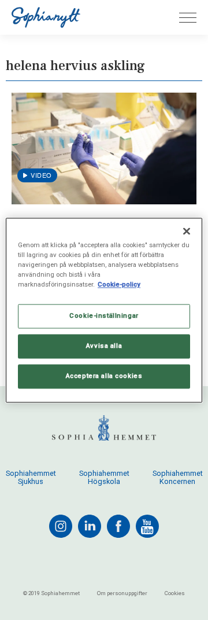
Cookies (175, 593)
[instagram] (60, 526)
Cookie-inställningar (103, 315)
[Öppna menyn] (187, 18)
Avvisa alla (104, 346)
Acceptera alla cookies (104, 376)
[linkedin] (89, 526)
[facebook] (118, 526)
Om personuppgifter (122, 593)
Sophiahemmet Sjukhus (31, 477)
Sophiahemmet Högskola (104, 477)
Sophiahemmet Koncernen (178, 477)
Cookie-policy (119, 284)
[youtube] (147, 526)
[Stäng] (186, 231)
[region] (104, 310)
